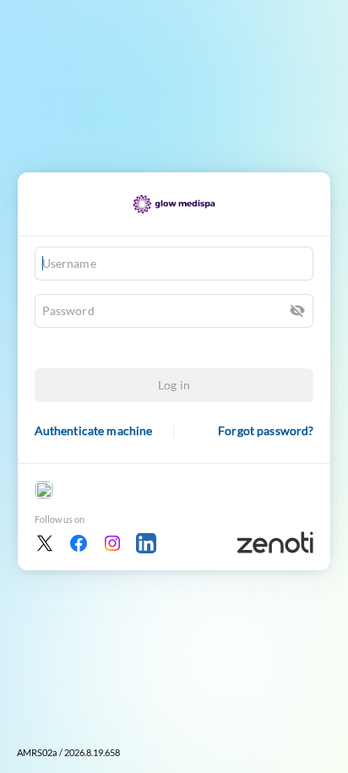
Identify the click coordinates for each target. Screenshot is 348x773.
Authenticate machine (94, 430)
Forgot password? (265, 430)
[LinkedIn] (146, 543)
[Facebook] (78, 543)
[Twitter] (45, 543)
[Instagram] (112, 543)
